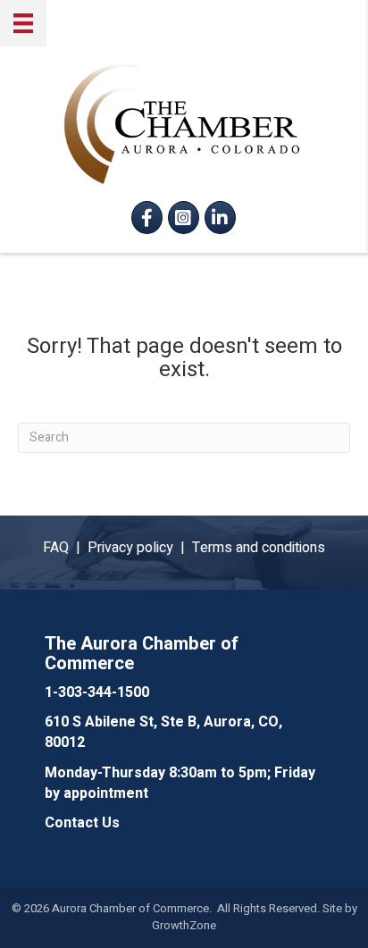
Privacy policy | (140, 547)
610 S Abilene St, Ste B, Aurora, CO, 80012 (163, 732)
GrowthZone (184, 925)
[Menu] (23, 23)
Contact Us (82, 823)
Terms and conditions (258, 547)
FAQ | (65, 547)
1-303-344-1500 (97, 692)
